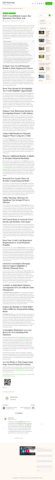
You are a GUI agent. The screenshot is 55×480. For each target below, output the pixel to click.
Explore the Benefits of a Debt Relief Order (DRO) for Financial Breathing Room (18, 59)
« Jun (38, 470)
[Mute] (32, 453)
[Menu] (32, 3)
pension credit (20, 271)
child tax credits (17, 98)
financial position (13, 71)
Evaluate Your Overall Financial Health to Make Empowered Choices (15, 43)
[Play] (21, 453)
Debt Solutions (5, 13)
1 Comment (22, 20)
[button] (48, 3)
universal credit (6, 169)
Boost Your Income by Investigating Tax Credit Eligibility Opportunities (16, 44)
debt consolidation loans (20, 27)
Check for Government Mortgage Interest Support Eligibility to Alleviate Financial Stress (18, 56)
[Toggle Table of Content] (32, 41)
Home (4, 8)
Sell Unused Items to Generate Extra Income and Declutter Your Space (16, 52)
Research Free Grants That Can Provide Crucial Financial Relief (15, 49)
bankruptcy (23, 337)
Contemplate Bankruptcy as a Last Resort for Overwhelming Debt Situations (17, 60)
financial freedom (20, 368)
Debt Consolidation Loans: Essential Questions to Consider (18, 374)
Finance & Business (12, 13)
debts (10, 25)
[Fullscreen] (33, 453)
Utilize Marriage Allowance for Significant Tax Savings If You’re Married (16, 51)
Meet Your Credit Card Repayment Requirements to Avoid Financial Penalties (17, 54)
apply (21, 357)
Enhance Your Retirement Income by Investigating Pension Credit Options (16, 45)
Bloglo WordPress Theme (37, 477)
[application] (27, 450)
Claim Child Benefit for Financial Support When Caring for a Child (15, 47)
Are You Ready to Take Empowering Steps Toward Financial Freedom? (16, 62)
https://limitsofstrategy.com (9, 375)
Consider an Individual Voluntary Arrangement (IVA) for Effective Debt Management (19, 58)
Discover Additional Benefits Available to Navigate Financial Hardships (16, 48)
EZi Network (9, 2)
